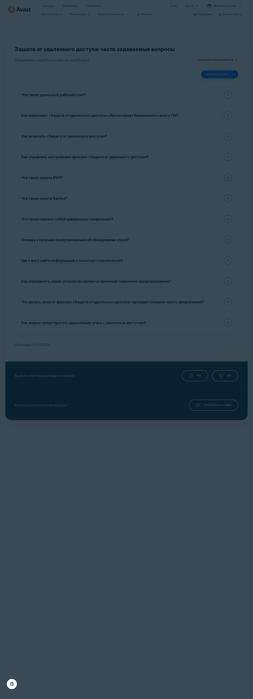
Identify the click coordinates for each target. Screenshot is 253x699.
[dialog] (126, 349)
